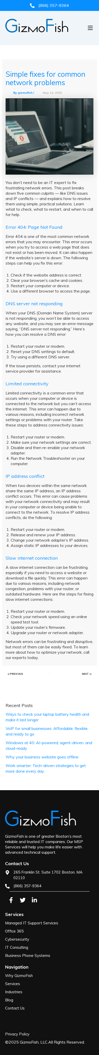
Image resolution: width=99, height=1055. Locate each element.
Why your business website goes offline (42, 756)
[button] (49, 36)
